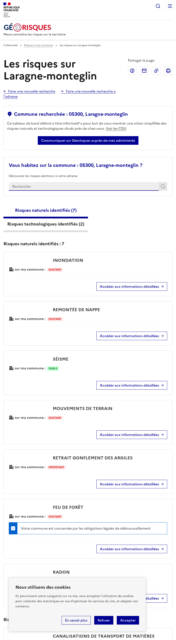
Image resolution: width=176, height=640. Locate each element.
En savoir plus (76, 620)
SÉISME (60, 359)
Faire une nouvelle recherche (31, 91)
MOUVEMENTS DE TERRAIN (82, 408)
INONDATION (68, 260)
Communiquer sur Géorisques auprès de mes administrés (88, 140)
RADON (61, 572)
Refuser (104, 620)
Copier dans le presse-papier (156, 70)
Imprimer (168, 70)
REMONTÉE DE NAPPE (76, 309)
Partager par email (144, 70)
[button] (165, 630)
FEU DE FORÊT (68, 507)
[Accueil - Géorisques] (34, 27)
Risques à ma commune (38, 45)
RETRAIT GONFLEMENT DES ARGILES (93, 458)
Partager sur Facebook (132, 70)
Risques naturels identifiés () (46, 210)
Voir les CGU (116, 128)
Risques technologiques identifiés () (45, 224)
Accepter (128, 620)
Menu (170, 6)
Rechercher (158, 6)
